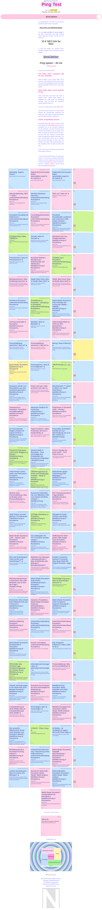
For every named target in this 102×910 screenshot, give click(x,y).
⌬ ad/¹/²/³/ (75, 183)
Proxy (57, 853)
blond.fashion (51, 56)
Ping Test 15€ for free (54, 862)
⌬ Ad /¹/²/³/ (51, 865)
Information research (47, 850)
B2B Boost (51, 856)
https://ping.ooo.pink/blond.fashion (51, 27)
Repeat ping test (51, 66)
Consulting (44, 859)
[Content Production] (51, 874)
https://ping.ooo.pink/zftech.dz (49, 822)
